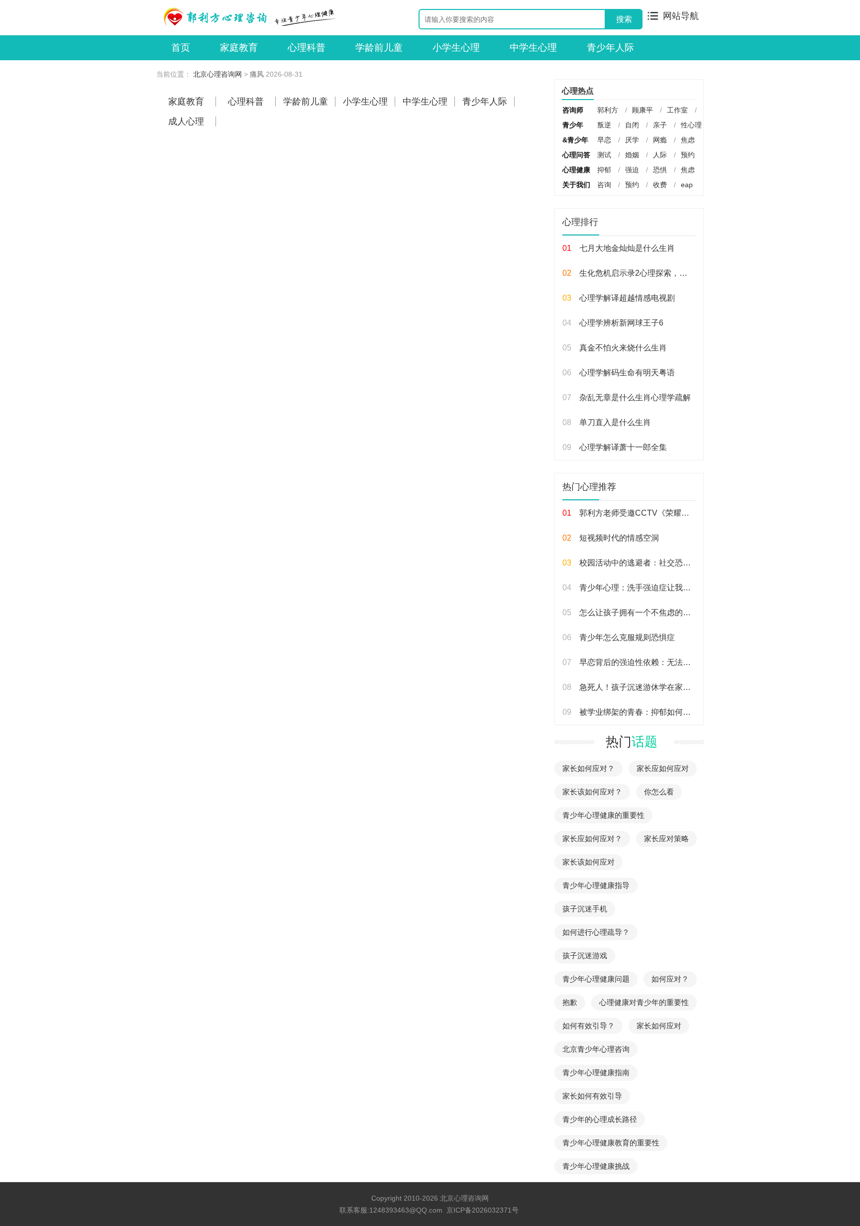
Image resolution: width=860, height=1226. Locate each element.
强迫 (632, 170)
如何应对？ (670, 979)
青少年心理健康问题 (596, 979)
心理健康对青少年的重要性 (644, 1002)
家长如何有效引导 (592, 1096)
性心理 (691, 125)
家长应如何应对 (663, 768)
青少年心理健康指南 (596, 1072)
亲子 (660, 125)
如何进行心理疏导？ (596, 932)
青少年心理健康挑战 (596, 1166)
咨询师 (572, 110)
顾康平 (642, 110)
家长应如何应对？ (592, 838)
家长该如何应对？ (592, 791)
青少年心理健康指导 (596, 885)
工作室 (677, 110)
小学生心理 (456, 47)
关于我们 (576, 185)
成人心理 (186, 121)
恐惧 (660, 170)
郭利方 (607, 110)
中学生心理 (533, 47)
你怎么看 (659, 791)
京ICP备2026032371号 (482, 1210)
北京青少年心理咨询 (596, 1049)
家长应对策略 (666, 838)
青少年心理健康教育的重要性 (610, 1142)
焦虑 (688, 140)
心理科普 (306, 47)
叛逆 (604, 125)
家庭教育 (239, 47)
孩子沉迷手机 (584, 908)
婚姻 (632, 155)
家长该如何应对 (588, 862)
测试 (604, 155)
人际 (660, 155)
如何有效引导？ (588, 1025)
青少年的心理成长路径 (599, 1119)
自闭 (632, 125)
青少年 (572, 125)
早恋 (604, 140)
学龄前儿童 (379, 47)
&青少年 (575, 140)
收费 (660, 185)
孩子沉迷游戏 (584, 955)
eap (687, 185)
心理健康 (576, 170)
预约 (688, 155)
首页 (180, 47)
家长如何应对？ (588, 768)
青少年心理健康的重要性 (603, 815)
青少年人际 (610, 47)
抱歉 (569, 1002)
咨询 (604, 185)
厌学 (632, 140)
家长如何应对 (659, 1025)
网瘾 (660, 140)
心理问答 (576, 155)
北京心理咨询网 (217, 74)
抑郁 (604, 170)
